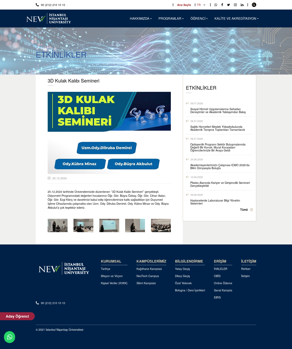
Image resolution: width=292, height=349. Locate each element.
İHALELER (220, 269)
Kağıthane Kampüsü (149, 269)
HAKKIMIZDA (139, 18)
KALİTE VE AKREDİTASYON (235, 18)
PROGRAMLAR (170, 18)
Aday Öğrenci (17, 316)
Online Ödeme (223, 283)
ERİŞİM (220, 261)
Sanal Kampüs (223, 290)
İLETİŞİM (248, 261)
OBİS (217, 276)
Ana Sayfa (184, 4)
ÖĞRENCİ (197, 18)
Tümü (244, 209)
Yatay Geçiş (182, 269)
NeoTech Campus (147, 276)
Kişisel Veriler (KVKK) (114, 283)
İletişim (245, 276)
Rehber (245, 269)
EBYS (217, 297)
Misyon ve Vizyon (112, 276)
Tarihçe (105, 269)
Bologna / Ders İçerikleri (190, 290)
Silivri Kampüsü (146, 283)
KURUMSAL (111, 261)
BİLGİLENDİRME (189, 261)
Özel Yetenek (183, 283)
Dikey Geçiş (182, 276)
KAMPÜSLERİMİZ (151, 261)
